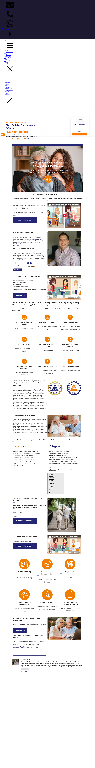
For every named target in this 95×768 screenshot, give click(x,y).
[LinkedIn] (27, 671)
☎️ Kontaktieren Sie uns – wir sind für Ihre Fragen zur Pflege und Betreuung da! (29, 655)
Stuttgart (35, 239)
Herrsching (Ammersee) (40, 390)
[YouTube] (25, 671)
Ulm (40, 239)
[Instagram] (23, 671)
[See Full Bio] (80, 667)
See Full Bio (77, 666)
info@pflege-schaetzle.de (18, 647)
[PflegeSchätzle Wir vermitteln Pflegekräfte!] (21, 139)
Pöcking (35, 392)
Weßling (14, 392)
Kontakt (81, 138)
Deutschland (15, 243)
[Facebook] (22, 671)
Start (65, 138)
